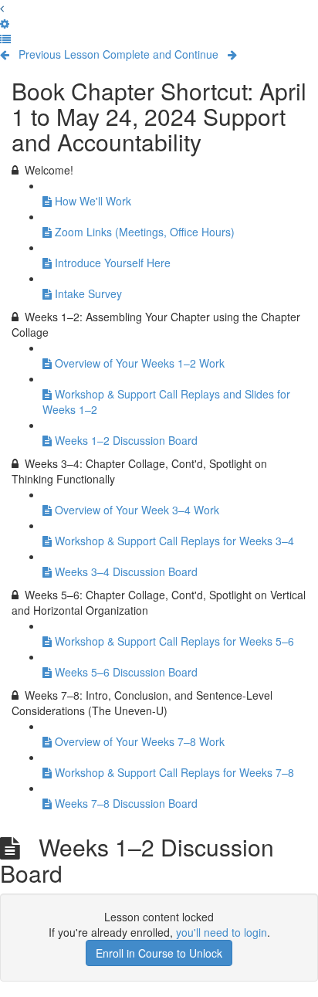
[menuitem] (4, 23)
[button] (2, 7)
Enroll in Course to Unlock (159, 953)
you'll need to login (221, 932)
